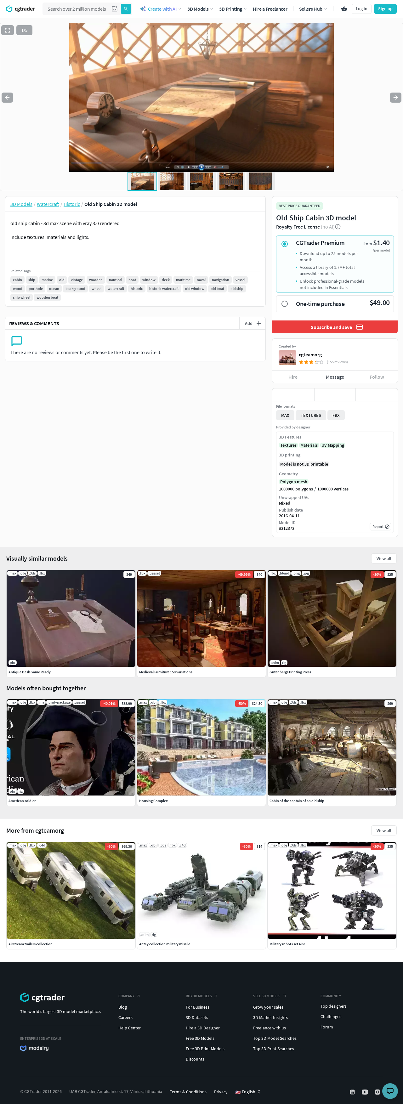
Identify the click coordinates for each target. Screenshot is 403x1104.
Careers (125, 1017)
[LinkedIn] (353, 1092)
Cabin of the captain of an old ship (297, 800)
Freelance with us (269, 1028)
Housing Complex (153, 800)
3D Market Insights (270, 1017)
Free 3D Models (200, 1038)
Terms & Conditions (188, 1092)
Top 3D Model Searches (275, 1038)
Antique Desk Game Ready (30, 672)
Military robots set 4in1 (288, 944)
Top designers (334, 1006)
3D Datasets (197, 1017)
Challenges (331, 1016)
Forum (327, 1027)
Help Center (129, 1028)
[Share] (377, 394)
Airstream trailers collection (31, 944)
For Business (197, 1007)
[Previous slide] (7, 98)
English (245, 1092)
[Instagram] (378, 1092)
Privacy (221, 1092)
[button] (115, 9)
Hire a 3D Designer (203, 1028)
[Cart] (344, 9)
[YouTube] (365, 1092)
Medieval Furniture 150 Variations (165, 672)
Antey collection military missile (164, 944)
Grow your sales (268, 1007)
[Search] (126, 9)
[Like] (293, 394)
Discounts (195, 1059)
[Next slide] (395, 98)
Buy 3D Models (199, 996)
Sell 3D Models (267, 996)
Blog (122, 1007)
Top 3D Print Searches (273, 1048)
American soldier (22, 800)
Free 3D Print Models (205, 1048)
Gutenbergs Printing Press (290, 672)
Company (126, 996)
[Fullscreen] (7, 30)
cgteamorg (310, 354)
